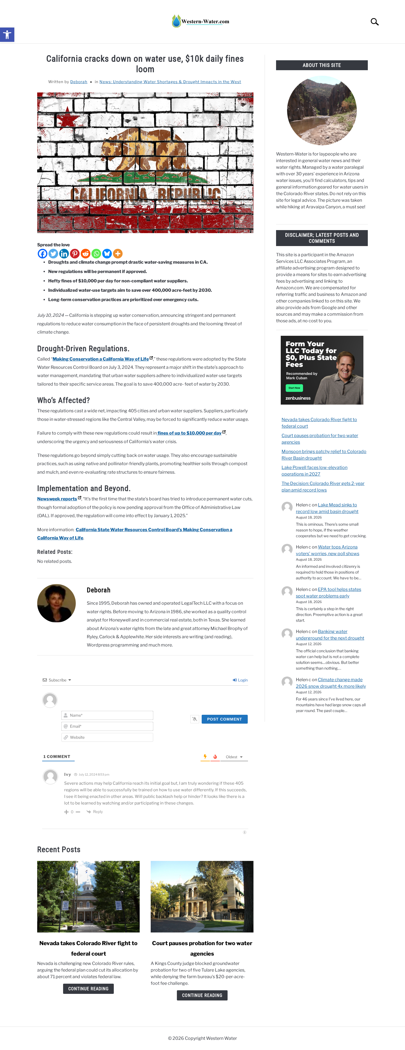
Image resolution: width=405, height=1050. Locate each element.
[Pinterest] (75, 253)
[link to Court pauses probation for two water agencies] (202, 896)
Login (242, 680)
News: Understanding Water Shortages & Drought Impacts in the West (170, 81)
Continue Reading (88, 988)
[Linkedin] (64, 253)
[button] (7, 35)
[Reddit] (85, 253)
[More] (118, 253)
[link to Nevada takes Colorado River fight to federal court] (88, 896)
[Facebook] (42, 253)
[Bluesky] (107, 253)
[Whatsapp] (96, 253)
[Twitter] (53, 253)
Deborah (78, 81)
